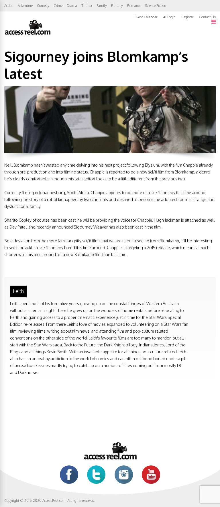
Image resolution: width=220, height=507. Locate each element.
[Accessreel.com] (27, 34)
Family (102, 5)
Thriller (86, 5)
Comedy (43, 5)
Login (171, 17)
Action (8, 5)
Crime (58, 5)
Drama (72, 5)
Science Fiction (155, 5)
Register (187, 17)
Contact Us (207, 17)
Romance (134, 5)
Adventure (25, 5)
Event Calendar (146, 17)
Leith (18, 291)
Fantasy (117, 5)
